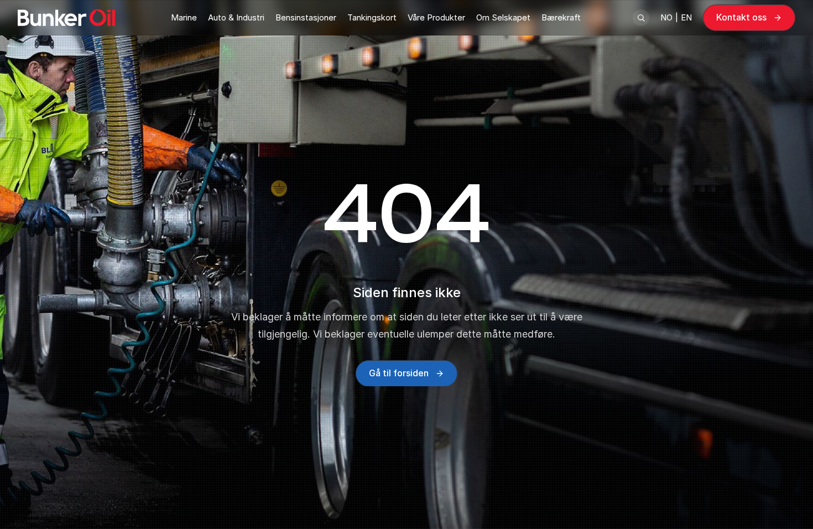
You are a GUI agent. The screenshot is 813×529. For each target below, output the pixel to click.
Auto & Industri (236, 17)
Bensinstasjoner (305, 17)
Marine (184, 17)
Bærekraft (561, 17)
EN (686, 17)
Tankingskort (372, 17)
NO (666, 17)
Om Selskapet (503, 17)
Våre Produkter (436, 17)
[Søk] (641, 17)
